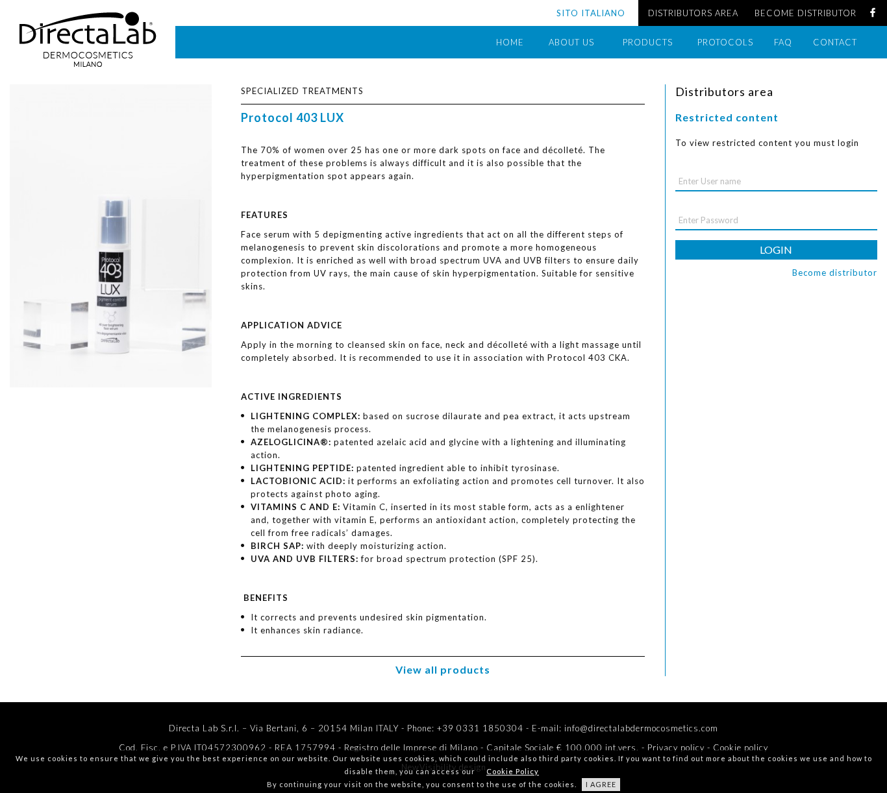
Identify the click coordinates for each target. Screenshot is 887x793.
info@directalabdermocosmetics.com (641, 728)
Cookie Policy (512, 771)
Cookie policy (740, 747)
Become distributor (834, 272)
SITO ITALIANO (590, 13)
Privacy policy (676, 747)
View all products (442, 669)
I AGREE (601, 784)
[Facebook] (872, 13)
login (776, 249)
